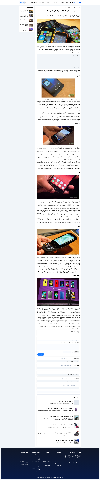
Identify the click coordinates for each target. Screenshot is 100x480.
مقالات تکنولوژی (41, 2)
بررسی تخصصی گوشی (46, 461)
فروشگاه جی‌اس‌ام (65, 2)
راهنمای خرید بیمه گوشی (24, 464)
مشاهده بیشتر (59, 391)
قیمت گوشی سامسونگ (58, 461)
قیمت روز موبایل (58, 454)
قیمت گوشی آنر (59, 465)
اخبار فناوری (48, 2)
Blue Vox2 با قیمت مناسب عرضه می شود (66, 401)
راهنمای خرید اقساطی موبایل (24, 457)
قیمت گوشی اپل (59, 459)
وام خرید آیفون (48, 454)
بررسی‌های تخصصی (33, 2)
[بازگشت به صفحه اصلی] (75, 2)
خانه (79, 7)
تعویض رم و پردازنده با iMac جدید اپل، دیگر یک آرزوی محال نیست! (61, 432)
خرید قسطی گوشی (56, 2)
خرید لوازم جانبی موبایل (46, 457)
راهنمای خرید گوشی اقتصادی (24, 454)
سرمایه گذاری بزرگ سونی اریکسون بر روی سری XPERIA (64, 440)
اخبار (77, 7)
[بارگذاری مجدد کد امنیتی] (72, 352)
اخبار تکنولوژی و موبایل (46, 459)
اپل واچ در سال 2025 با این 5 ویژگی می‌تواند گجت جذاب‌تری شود (62, 424)
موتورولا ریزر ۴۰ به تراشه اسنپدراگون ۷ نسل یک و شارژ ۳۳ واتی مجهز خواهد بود (59, 408)
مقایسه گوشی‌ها (47, 465)
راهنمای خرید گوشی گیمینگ (24, 459)
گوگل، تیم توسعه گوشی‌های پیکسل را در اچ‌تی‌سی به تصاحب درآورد (61, 416)
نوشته (77, 12)
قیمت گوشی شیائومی (58, 463)
